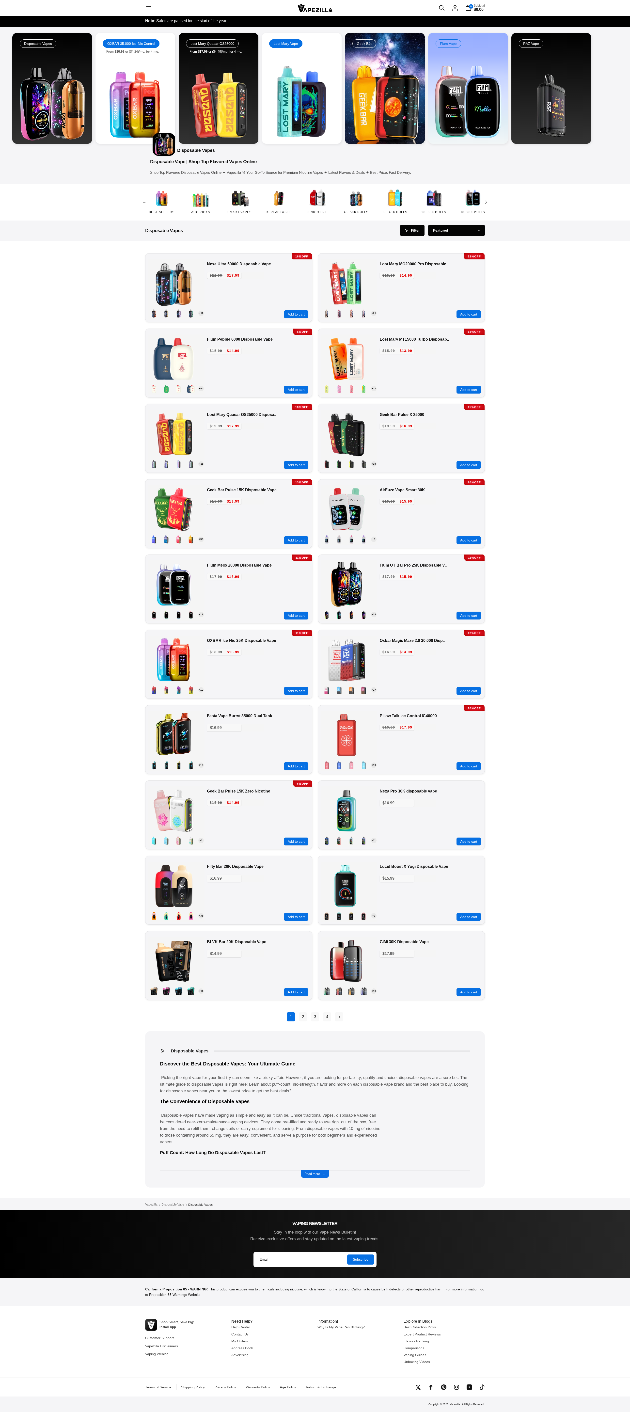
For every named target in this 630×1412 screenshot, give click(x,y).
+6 (373, 915)
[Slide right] (486, 202)
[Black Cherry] (154, 539)
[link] (135, 88)
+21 (374, 313)
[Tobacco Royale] (364, 690)
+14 (374, 614)
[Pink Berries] (327, 690)
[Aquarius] (154, 464)
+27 (374, 388)
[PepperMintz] (327, 464)
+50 (201, 388)
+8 (373, 539)
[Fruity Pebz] (191, 690)
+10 (374, 991)
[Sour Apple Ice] (191, 313)
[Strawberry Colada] (351, 464)
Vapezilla (455, 1404)
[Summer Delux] (154, 614)
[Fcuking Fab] (154, 840)
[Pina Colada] (351, 991)
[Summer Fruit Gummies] (179, 389)
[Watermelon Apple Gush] (179, 690)
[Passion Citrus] (191, 389)
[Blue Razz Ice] (327, 539)
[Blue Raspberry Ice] (179, 991)
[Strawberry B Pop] (179, 840)
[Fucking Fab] (364, 765)
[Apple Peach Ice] (327, 916)
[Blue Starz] (179, 464)
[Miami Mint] (191, 765)
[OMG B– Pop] (191, 539)
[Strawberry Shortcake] (166, 690)
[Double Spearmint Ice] (191, 991)
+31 (201, 915)
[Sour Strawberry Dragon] (339, 313)
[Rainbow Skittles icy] (154, 389)
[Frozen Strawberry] (351, 840)
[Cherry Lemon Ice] (364, 916)
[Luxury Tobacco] (327, 313)
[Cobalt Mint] (339, 690)
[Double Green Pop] (327, 614)
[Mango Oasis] (154, 313)
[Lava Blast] (179, 916)
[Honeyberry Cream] (166, 916)
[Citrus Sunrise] (364, 389)
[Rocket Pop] (154, 690)
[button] (148, 7)
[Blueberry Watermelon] (351, 539)
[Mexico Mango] (179, 765)
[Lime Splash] (339, 614)
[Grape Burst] (364, 539)
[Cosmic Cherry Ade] (191, 464)
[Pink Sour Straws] (191, 916)
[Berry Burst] (339, 389)
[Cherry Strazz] (351, 389)
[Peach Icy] (191, 614)
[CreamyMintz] (339, 464)
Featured (440, 230)
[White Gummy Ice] (166, 313)
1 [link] (291, 1017)
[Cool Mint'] (166, 389)
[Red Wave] (351, 313)
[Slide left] (144, 202)
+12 (201, 765)
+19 (374, 765)
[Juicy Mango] (351, 690)
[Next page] (339, 1016)
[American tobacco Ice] (154, 991)
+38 (201, 539)
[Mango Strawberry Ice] (351, 916)
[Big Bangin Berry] (166, 464)
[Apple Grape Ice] (166, 991)
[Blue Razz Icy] (179, 614)
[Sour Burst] (364, 614)
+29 (374, 463)
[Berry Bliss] (166, 539)
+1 (201, 840)
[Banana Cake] (327, 389)
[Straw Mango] (351, 614)
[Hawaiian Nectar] (154, 916)
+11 (201, 313)
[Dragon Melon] (179, 539)
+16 (201, 614)
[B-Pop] (179, 313)
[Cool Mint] (364, 464)
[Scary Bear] (364, 313)
